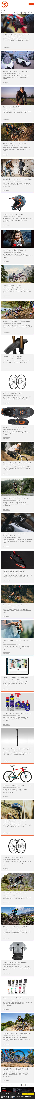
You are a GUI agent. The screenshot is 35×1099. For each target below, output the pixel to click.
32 (24, 12)
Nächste (31, 12)
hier (13, 1097)
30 (20, 12)
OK (28, 1094)
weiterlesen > (6, 47)
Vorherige (14, 12)
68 (28, 12)
